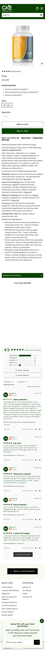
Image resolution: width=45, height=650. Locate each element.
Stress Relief (7, 615)
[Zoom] (42, 63)
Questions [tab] (21, 382)
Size (4, 101)
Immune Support (9, 605)
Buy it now (22, 131)
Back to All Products (24, 571)
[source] (27, 179)
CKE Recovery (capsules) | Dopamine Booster (19, 422)
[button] (36, 429)
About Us (26, 587)
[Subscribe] (37, 642)
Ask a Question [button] (23, 375)
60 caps (7, 105)
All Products (7, 587)
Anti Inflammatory (10, 609)
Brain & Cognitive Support (9, 598)
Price (4, 76)
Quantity (6, 112)
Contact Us (27, 597)
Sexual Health (8, 612)
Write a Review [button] (23, 370)
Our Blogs (26, 590)
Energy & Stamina (9, 602)
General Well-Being (10, 590)
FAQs (24, 594)
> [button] (23, 554)
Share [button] (8, 429)
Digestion (6, 594)
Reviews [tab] (7, 382)
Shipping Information (12, 275)
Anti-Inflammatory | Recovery (13, 455)
